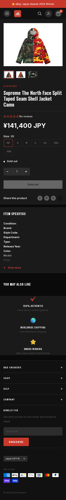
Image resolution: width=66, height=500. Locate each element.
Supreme (10, 86)
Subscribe (16, 442)
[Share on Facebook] (39, 198)
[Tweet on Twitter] (53, 198)
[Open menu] (7, 13)
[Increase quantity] (26, 171)
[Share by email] (60, 198)
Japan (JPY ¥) (12, 458)
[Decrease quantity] (7, 171)
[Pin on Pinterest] (46, 198)
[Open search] (40, 14)
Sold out (33, 184)
